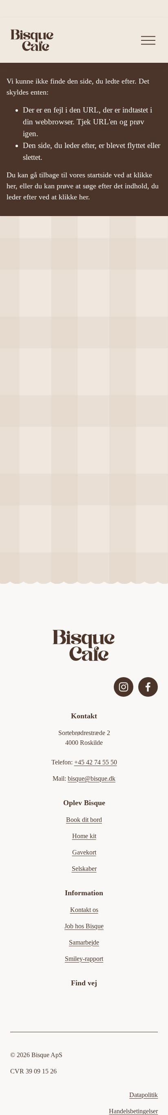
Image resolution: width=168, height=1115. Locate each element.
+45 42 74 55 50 (95, 762)
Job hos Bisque (84, 926)
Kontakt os (84, 909)
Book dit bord (84, 819)
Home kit (84, 835)
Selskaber (84, 868)
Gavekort (84, 852)
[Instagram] (123, 687)
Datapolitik (143, 1094)
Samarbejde (84, 942)
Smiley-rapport (84, 958)
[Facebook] (148, 687)
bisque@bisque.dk (91, 778)
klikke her (73, 197)
